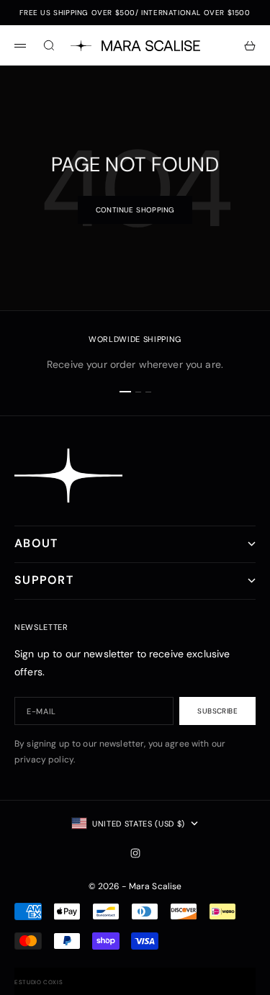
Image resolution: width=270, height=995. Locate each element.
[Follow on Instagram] (135, 853)
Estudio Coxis (38, 982)
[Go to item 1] (125, 391)
